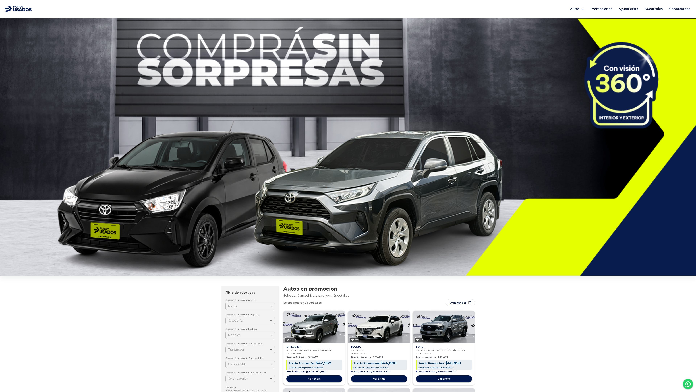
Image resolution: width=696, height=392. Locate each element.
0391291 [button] (362, 353)
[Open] (271, 306)
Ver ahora (314, 378)
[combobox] (247, 306)
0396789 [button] (298, 353)
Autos (574, 9)
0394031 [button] (428, 353)
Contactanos (679, 9)
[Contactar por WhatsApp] (688, 384)
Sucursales (654, 9)
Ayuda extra (628, 9)
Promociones (601, 9)
